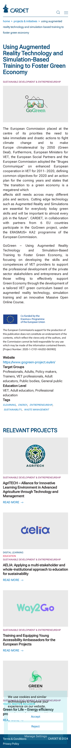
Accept (35, 716)
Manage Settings (35, 736)
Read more (11, 502)
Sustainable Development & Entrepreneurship (32, 81)
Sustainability (12, 409)
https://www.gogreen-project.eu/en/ (29, 362)
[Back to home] (16, 8)
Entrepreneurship (41, 405)
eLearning (9, 405)
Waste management (36, 409)
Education (9, 556)
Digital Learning (13, 552)
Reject (35, 726)
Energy (22, 405)
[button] (58, 12)
